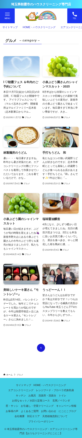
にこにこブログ (67, 411)
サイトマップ (23, 385)
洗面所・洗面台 (47, 395)
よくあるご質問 (29, 411)
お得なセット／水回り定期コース (31, 400)
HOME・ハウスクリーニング (49, 385)
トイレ (62, 395)
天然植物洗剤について (54, 416)
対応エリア (33, 416)
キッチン (21, 395)
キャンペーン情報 (66, 405)
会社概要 (20, 416)
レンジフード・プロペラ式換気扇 (55, 390)
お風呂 (32, 395)
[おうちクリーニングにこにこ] (41, 15)
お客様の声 (12, 411)
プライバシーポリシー (41, 421)
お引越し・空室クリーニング (37, 405)
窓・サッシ (12, 405)
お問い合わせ (48, 411)
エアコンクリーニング (20, 390)
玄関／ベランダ (61, 400)
